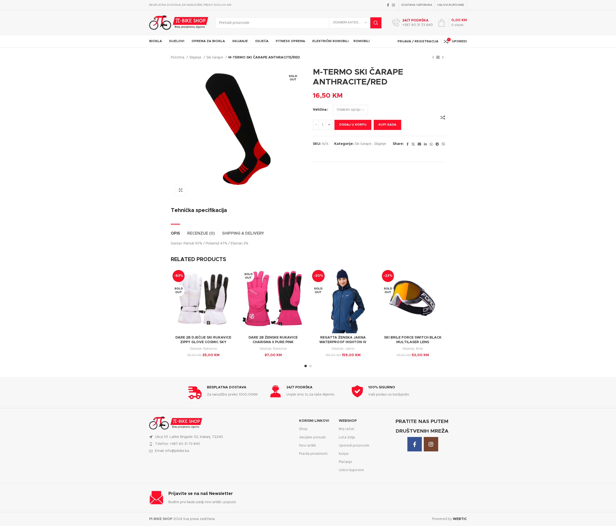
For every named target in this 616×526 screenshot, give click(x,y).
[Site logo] (178, 22)
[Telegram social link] (437, 144)
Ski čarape (215, 57)
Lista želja (347, 437)
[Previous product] (433, 57)
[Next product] (442, 57)
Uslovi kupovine (351, 470)
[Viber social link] (443, 144)
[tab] (175, 231)
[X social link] (413, 144)
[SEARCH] (375, 22)
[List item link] (221, 444)
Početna (178, 57)
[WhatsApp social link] (431, 144)
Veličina (320, 109)
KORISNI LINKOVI (314, 421)
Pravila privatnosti (313, 453)
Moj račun (346, 429)
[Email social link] (419, 144)
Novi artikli (307, 445)
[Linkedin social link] (425, 144)
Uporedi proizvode (354, 445)
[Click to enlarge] (180, 190)
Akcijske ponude (312, 437)
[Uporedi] (442, 117)
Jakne (349, 348)
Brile (419, 348)
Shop (303, 429)
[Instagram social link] (393, 5)
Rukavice (210, 348)
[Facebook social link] (388, 5)
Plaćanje (345, 462)
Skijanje (195, 57)
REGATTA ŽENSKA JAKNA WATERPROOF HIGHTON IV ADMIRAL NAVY (342, 342)
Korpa (343, 453)
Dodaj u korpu (352, 124)
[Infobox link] (412, 23)
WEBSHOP (348, 421)
